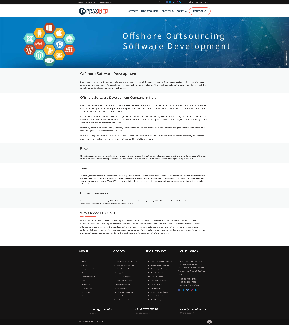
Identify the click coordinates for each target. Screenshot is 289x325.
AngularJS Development (123, 281)
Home (83, 261)
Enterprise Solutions (89, 269)
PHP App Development (123, 277)
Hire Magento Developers (157, 296)
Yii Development (120, 288)
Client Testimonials (88, 277)
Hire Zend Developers (155, 300)
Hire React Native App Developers (160, 261)
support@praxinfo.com (87, 2)
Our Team (85, 273)
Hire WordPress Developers (157, 292)
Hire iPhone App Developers (158, 265)
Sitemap (84, 296)
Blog (191, 2)
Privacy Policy (86, 288)
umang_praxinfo (101, 309)
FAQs (207, 2)
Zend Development (121, 300)
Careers (199, 2)
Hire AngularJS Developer (157, 281)
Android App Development (124, 269)
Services (84, 265)
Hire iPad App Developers (157, 273)
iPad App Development (123, 273)
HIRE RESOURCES (149, 11)
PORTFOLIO (168, 11)
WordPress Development (123, 292)
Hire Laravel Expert (154, 284)
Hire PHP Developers (155, 277)
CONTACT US (199, 11)
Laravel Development (122, 284)
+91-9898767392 (188, 282)
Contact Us (85, 292)
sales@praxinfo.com (193, 309)
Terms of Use (86, 284)
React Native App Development (126, 261)
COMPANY (182, 11)
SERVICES (133, 11)
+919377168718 (105, 2)
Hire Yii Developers (154, 288)
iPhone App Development (124, 265)
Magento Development (123, 296)
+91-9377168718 (188, 279)
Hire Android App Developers (158, 269)
